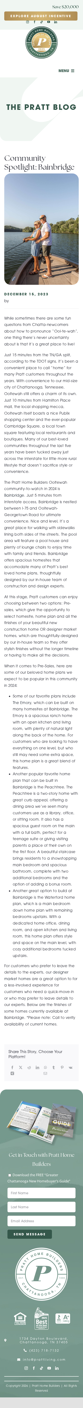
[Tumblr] (53, 1067)
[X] (20, 1067)
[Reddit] (29, 1067)
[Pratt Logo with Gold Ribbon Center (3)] (41, 27)
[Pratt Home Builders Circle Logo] (41, 1249)
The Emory (22, 702)
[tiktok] (41, 22)
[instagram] (27, 22)
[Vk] (70, 1067)
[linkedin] (55, 22)
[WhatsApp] (45, 1067)
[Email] (45, 1073)
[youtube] (48, 22)
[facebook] (34, 22)
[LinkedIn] (37, 1067)
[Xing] (12, 1073)
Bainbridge (14, 495)
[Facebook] (12, 1067)
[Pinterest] (62, 1067)
